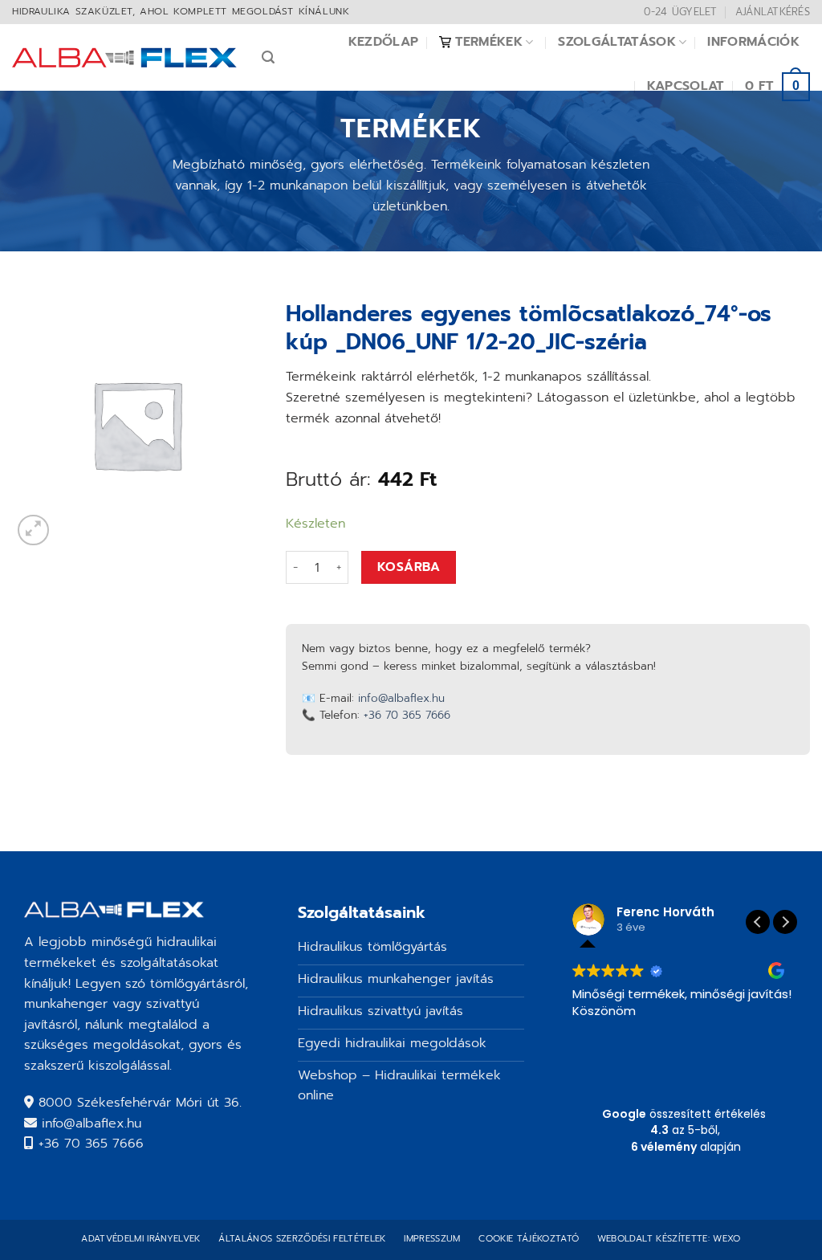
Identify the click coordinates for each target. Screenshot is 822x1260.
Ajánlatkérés (772, 11)
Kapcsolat (685, 86)
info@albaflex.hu (401, 698)
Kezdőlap (383, 41)
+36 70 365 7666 (407, 715)
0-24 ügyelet (680, 11)
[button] (785, 922)
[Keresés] (268, 57)
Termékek (489, 41)
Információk (753, 41)
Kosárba (408, 567)
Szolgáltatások (616, 41)
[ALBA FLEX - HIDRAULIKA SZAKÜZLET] (125, 57)
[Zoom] (33, 530)
